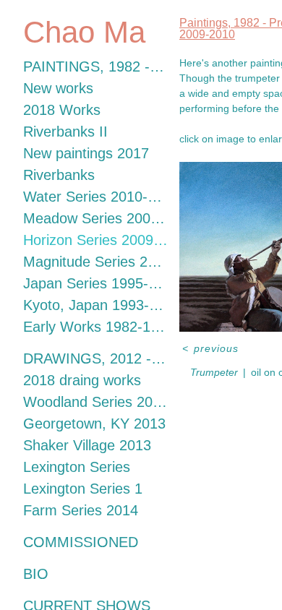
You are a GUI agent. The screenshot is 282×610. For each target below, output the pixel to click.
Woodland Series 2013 (95, 402)
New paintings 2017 (86, 153)
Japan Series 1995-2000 (95, 283)
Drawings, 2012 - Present (95, 358)
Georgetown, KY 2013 (94, 423)
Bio (35, 574)
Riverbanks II (65, 131)
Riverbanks (59, 175)
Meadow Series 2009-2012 (95, 218)
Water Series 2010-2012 (95, 197)
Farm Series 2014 (80, 510)
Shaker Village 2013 (87, 445)
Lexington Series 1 (82, 489)
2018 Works (62, 110)
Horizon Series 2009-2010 (95, 240)
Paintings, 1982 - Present (95, 66)
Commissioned (80, 542)
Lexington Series (76, 467)
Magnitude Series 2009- (95, 262)
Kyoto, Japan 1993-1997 (95, 305)
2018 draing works (82, 380)
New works (58, 88)
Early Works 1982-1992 (95, 327)
